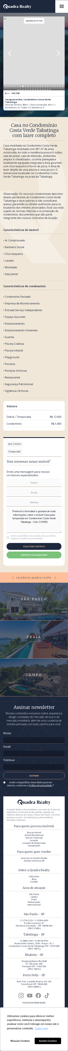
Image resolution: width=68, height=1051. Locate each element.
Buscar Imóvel (34, 832)
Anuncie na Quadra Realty (34, 858)
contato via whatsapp (34, 555)
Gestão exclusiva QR (34, 860)
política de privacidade (32, 538)
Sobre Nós (34, 876)
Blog (34, 879)
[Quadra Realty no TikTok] (47, 995)
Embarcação (34, 902)
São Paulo (34, 894)
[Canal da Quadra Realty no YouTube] (29, 995)
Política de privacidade (41, 785)
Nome (7, 733)
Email (7, 746)
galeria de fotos (34, 21)
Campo (34, 896)
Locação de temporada (34, 842)
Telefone (9, 760)
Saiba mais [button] (41, 1028)
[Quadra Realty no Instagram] (21, 995)
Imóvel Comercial (34, 837)
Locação (34, 840)
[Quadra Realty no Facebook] (38, 995)
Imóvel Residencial (34, 835)
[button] (10, 53)
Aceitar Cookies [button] (48, 1041)
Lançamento (34, 845)
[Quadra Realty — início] (29, 6)
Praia (34, 899)
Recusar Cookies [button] (20, 1041)
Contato (34, 881)
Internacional (34, 904)
